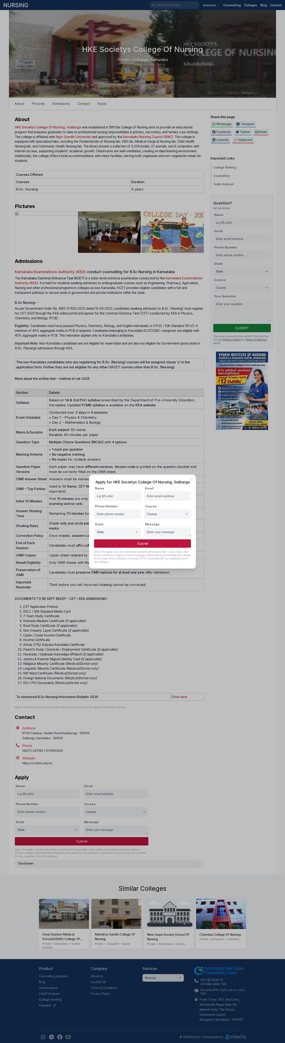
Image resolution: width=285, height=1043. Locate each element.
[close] (191, 479)
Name (99, 488)
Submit (142, 543)
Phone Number (106, 506)
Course (150, 506)
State (99, 524)
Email (149, 488)
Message (152, 524)
